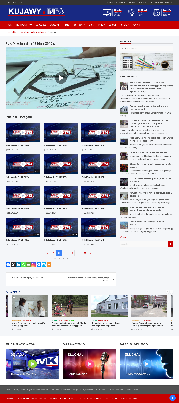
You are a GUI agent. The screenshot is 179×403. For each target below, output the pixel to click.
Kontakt (136, 25)
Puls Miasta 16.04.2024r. (93, 208)
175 (84, 253)
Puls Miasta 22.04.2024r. (55, 177)
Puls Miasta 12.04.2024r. (55, 240)
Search (170, 244)
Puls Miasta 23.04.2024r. (17, 177)
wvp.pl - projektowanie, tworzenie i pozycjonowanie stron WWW (112, 398)
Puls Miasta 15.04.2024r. (17, 240)
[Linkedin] (18, 264)
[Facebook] (171, 2)
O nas (8, 389)
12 (65, 253)
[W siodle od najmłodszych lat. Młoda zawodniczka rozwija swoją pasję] (124, 211)
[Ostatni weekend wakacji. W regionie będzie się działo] (124, 182)
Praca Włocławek (132, 389)
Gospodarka (79, 25)
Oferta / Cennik (19, 389)
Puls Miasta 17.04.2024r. (55, 208)
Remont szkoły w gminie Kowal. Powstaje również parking (106, 324)
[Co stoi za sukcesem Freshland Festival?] (124, 156)
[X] (13, 264)
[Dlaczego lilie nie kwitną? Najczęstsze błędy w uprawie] (124, 168)
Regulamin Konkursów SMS (37, 389)
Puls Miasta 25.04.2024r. (55, 145)
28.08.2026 (18, 329)
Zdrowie (112, 25)
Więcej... (123, 237)
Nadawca (102, 389)
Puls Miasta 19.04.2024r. (93, 177)
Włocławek (55, 25)
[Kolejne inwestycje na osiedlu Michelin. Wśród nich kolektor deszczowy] (124, 141)
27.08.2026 (58, 329)
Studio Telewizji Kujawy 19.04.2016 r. (27, 278)
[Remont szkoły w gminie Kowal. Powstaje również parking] (124, 110)
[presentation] (167, 292)
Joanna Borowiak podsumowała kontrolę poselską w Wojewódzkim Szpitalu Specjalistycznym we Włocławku (149, 123)
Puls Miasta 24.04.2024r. (93, 145)
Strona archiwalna (116, 389)
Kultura (101, 25)
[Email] (28, 264)
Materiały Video (23, 25)
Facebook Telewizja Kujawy (116, 2)
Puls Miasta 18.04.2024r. (17, 208)
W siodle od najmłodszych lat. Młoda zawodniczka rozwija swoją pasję (69, 324)
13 (71, 253)
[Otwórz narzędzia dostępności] (172, 398)
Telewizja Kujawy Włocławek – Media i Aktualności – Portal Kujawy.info (47, 398)
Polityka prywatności (88, 389)
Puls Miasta (26, 320)
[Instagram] (33, 264)
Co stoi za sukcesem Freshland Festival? (149, 152)
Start (10, 25)
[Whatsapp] (23, 264)
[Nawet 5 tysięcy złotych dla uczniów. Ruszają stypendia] (124, 196)
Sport (91, 25)
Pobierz (123, 25)
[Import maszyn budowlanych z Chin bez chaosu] (124, 225)
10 (53, 253)
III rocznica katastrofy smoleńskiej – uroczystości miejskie (88, 279)
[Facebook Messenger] (39, 264)
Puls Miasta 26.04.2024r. (17, 145)
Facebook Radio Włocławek (159, 2)
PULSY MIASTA (13, 291)
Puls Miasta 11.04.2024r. (93, 240)
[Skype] (44, 264)
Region (67, 25)
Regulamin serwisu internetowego (64, 389)
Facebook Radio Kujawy (137, 2)
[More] (49, 264)
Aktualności (41, 25)
